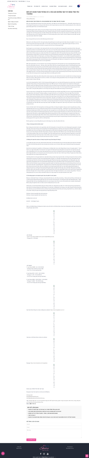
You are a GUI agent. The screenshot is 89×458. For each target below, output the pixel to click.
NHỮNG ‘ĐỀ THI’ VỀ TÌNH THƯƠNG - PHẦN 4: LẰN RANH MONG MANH (43, 413)
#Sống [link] (27, 18)
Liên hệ (70, 6)
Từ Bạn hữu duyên (12, 15)
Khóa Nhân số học (70, 448)
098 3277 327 (14, 1)
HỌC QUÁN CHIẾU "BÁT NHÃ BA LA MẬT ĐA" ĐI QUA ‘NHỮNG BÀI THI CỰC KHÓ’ (44, 411)
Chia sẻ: (28, 403)
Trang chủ (29, 6)
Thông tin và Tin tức (12, 13)
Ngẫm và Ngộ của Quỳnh (13, 21)
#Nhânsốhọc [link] (32, 18)
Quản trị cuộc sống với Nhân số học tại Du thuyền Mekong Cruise (40, 236)
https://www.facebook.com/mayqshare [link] (39, 363)
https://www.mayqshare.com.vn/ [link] (57, 309)
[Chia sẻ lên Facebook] (30, 403)
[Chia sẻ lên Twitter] (32, 403)
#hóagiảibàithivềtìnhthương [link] (32, 396)
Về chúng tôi (37, 6)
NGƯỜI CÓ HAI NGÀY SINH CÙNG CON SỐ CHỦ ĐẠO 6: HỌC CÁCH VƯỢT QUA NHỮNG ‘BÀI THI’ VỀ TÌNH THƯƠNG (51, 417)
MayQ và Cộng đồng (12, 24)
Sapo (55, 457)
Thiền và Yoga (11, 26)
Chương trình (52, 6)
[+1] (35, 403)
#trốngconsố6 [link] (29, 395)
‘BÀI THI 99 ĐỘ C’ (32, 415)
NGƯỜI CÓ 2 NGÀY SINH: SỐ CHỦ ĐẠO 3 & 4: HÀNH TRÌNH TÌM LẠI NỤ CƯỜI (44, 409)
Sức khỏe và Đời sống (12, 28)
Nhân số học (45, 6)
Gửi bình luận (32, 439)
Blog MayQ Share (62, 6)
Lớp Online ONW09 (31, 267)
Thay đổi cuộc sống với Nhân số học (14, 18)
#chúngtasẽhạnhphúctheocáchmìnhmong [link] (35, 398)
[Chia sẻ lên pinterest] (33, 403)
